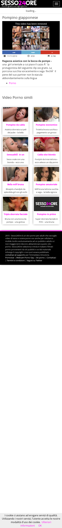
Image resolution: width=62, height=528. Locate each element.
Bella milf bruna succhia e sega (15, 185)
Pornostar (9, 257)
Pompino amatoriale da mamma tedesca (46, 185)
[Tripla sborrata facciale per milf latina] (15, 204)
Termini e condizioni (16, 260)
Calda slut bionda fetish (46, 155)
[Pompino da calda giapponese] (15, 114)
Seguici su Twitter (34, 260)
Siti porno (40, 257)
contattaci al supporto (15, 255)
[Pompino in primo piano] (46, 204)
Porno (12, 83)
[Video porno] (18, 2)
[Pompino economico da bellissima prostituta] (46, 114)
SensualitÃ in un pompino (15, 155)
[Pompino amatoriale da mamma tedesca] (46, 174)
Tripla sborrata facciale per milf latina (15, 215)
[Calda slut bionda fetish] (46, 144)
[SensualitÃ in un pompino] (15, 144)
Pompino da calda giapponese (15, 125)
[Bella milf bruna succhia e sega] (15, 174)
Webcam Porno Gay (25, 257)
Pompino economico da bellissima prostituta (46, 125)
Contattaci (51, 257)
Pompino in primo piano (46, 215)
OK (40, 525)
